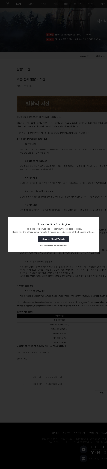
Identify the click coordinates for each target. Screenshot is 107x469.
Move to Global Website (53, 239)
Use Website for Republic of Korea (53, 246)
